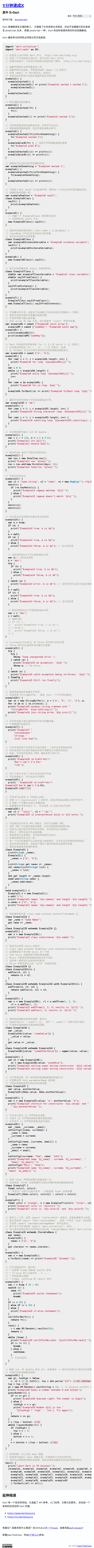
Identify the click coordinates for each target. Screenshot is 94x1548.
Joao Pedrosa (84, 1545)
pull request (75, 1527)
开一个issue (51, 1527)
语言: (70, 16)
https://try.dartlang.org (20, 1516)
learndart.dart (21, 19)
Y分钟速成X (13, 5)
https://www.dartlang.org (21, 1513)
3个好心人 (33, 1534)
